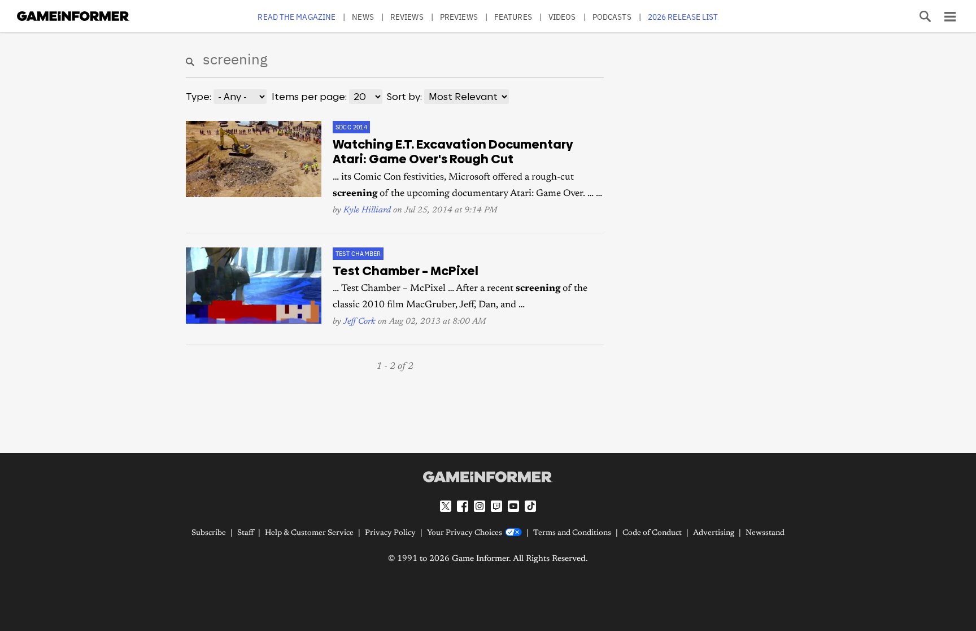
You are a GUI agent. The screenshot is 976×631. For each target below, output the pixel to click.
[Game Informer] (488, 476)
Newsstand (765, 533)
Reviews (407, 16)
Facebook (462, 506)
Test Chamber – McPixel (405, 271)
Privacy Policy (390, 533)
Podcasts (611, 16)
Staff (245, 533)
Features (513, 16)
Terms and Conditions (572, 533)
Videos (562, 16)
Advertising (713, 533)
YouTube (513, 506)
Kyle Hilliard (367, 210)
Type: (198, 96)
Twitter (445, 506)
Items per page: (309, 96)
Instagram (479, 506)
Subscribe (208, 533)
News (362, 16)
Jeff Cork (359, 321)
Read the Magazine (297, 16)
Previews (459, 16)
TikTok (530, 506)
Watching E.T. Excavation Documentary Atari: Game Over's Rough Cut (453, 152)
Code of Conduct (652, 533)
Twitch (496, 506)
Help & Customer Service (309, 533)
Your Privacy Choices (464, 533)
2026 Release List (683, 16)
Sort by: (404, 96)
